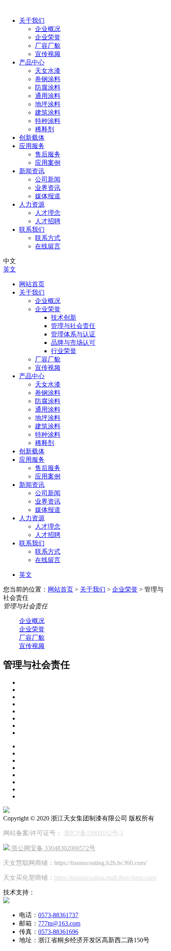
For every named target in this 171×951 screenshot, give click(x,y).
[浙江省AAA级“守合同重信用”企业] (93, 718)
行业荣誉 (63, 351)
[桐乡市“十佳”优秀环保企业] (93, 689)
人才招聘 (47, 221)
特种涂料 (47, 120)
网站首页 (32, 284)
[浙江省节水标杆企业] (93, 732)
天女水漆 (47, 70)
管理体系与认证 (73, 334)
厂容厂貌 (47, 45)
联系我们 (32, 229)
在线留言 (47, 246)
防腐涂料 (47, 87)
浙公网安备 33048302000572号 (52, 848)
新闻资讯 (32, 171)
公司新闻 (47, 179)
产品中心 (32, 62)
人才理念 (47, 212)
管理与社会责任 (73, 325)
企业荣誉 (47, 37)
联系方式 (47, 237)
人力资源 (32, 204)
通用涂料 (47, 95)
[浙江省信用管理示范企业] (93, 725)
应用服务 (32, 146)
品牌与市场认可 (73, 342)
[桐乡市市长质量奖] (93, 682)
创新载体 (32, 137)
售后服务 (47, 154)
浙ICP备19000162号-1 (93, 833)
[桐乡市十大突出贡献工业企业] (93, 697)
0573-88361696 (58, 931)
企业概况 (47, 28)
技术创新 (63, 317)
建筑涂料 (47, 112)
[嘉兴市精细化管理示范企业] (93, 711)
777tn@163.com (59, 923)
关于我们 (32, 20)
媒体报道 (47, 196)
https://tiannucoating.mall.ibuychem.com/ (105, 877)
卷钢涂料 (47, 79)
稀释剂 (44, 129)
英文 (9, 269)
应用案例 (47, 162)
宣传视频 (47, 54)
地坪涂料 (47, 104)
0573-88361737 (58, 915)
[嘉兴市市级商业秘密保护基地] (93, 704)
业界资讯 (47, 187)
